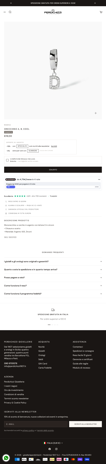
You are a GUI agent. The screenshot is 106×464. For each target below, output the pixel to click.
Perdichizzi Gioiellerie (14, 381)
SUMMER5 (33, 151)
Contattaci (78, 346)
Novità (41, 346)
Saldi (40, 359)
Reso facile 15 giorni (82, 355)
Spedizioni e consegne (83, 351)
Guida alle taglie (80, 363)
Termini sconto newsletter (16, 398)
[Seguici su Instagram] (56, 449)
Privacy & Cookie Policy (15, 402)
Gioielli (41, 351)
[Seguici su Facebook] (49, 449)
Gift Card (42, 363)
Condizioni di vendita (14, 394)
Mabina (7, 125)
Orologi (41, 355)
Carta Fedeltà (44, 367)
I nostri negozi (10, 386)
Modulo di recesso (81, 367)
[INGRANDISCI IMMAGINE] (95, 113)
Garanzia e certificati (83, 359)
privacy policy (28, 430)
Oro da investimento (13, 390)
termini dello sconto (45, 430)
